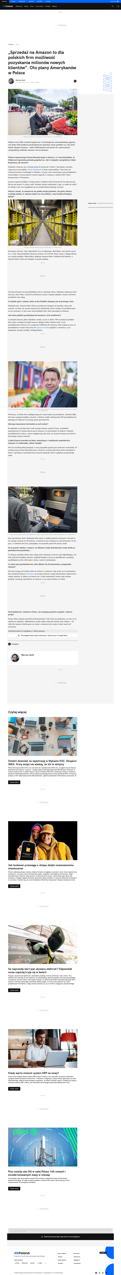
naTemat (13, 1)
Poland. (4, 1)
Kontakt (60, 1263)
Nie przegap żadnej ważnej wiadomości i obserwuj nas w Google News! (44, 635)
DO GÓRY (102, 1252)
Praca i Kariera (39, 6)
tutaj (28, 1232)
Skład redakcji (62, 1260)
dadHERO (39, 1)
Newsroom (77, 1257)
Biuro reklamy (62, 1253)
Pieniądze (47, 6)
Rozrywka (48, 1)
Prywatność (77, 1263)
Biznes (32, 6)
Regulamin (77, 1260)
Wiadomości (19, 6)
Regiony (26, 6)
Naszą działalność (34, 169)
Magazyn (54, 6)
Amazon (31, 573)
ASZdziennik (22, 1)
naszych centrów (42, 327)
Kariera (60, 1257)
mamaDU (31, 1)
